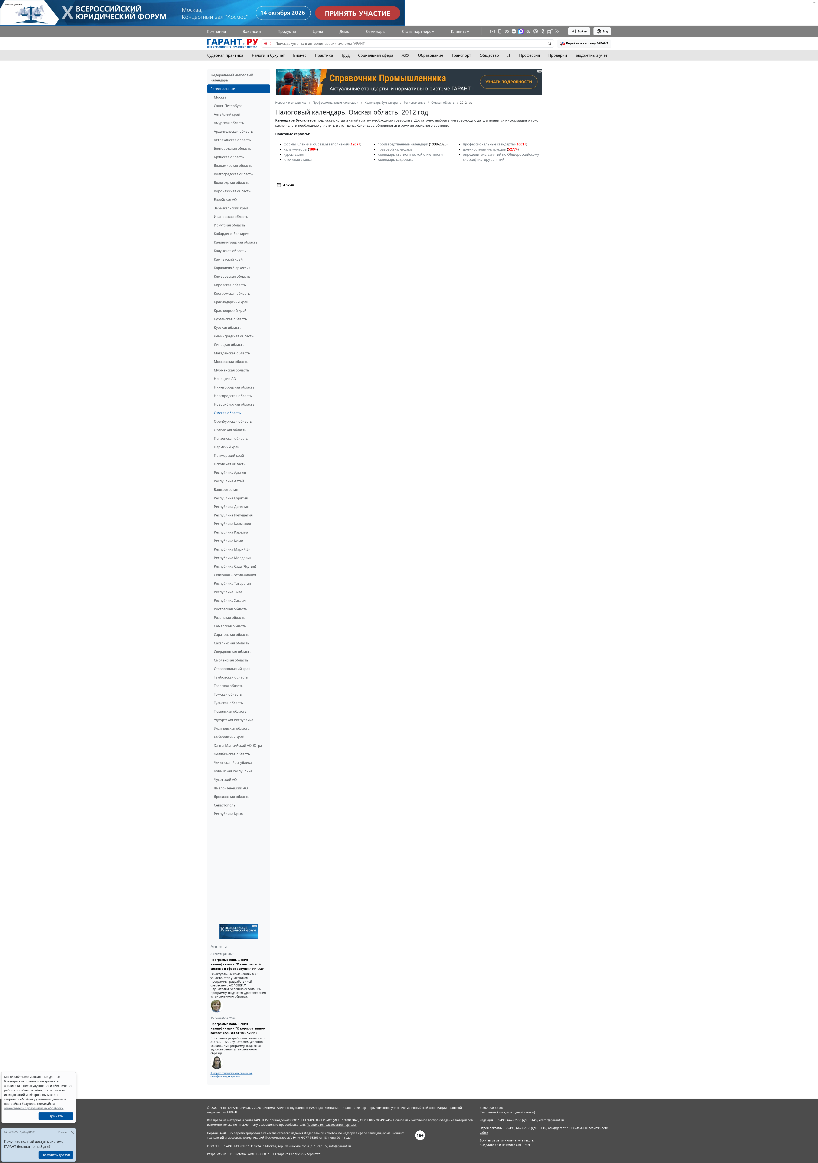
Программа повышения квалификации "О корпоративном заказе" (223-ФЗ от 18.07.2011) (237, 1028)
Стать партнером (418, 31)
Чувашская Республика (233, 771)
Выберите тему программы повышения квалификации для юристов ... (231, 1075)
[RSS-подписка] (557, 31)
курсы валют (294, 154)
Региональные (222, 88)
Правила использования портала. (332, 1124)
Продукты (287, 31)
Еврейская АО (225, 199)
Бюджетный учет (592, 55)
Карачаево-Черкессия (232, 267)
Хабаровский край (229, 737)
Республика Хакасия (230, 600)
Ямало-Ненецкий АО (231, 788)
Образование (430, 55)
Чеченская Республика (233, 762)
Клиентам (460, 31)
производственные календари (402, 144)
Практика (324, 55)
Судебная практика (225, 55)
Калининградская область (236, 242)
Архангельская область (233, 131)
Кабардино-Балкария (231, 233)
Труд (345, 55)
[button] (584, 43)
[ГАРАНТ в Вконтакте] (507, 31)
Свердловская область (233, 651)
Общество (489, 55)
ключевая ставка (298, 159)
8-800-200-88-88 (491, 1108)
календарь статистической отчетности (410, 154)
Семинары (376, 31)
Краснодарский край (231, 302)
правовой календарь (394, 149)
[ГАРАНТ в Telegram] (528, 31)
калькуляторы (295, 149)
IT (509, 55)
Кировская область (230, 285)
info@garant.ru (340, 1146)
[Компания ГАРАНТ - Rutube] (550, 31)
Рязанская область (229, 617)
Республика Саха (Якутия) (235, 566)
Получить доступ (56, 1155)
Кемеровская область (232, 276)
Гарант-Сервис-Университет (299, 1154)
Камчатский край (228, 259)
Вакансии (252, 31)
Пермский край (226, 447)
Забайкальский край (231, 208)
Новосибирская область (234, 404)
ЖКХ (405, 55)
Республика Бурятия (231, 498)
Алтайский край (227, 114)
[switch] (267, 43)
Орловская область (230, 430)
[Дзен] (514, 31)
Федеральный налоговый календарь (231, 78)
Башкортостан (226, 489)
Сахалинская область (231, 643)
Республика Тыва (228, 592)
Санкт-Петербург (228, 105)
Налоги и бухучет (268, 55)
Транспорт (461, 55)
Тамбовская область (231, 677)
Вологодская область (231, 182)
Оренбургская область (233, 421)
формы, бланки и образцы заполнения (316, 144)
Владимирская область (233, 165)
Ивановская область (231, 216)
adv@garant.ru (559, 1128)
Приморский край (229, 455)
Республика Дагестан (231, 506)
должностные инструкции (484, 149)
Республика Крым (228, 813)
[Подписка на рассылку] (492, 31)
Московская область (231, 361)
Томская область (228, 694)
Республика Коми (228, 540)
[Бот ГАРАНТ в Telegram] (535, 31)
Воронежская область (232, 191)
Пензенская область (231, 438)
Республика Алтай (229, 481)
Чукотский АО (225, 779)
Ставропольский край (232, 668)
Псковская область (230, 464)
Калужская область (230, 250)
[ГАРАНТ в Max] (521, 31)
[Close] (72, 1132)
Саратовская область (231, 634)
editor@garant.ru (551, 1120)
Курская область (228, 327)
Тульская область (228, 702)
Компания (216, 31)
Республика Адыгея (230, 472)
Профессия (529, 55)
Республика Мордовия (233, 557)
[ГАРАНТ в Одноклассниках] (542, 31)
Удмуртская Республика (233, 720)
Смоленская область (231, 660)
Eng (605, 31)
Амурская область (229, 122)
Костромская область (232, 293)
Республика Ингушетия (233, 515)
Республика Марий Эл (232, 549)
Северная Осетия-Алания (235, 575)
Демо (344, 31)
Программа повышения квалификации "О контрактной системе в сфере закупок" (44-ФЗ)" (237, 964)
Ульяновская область (232, 728)
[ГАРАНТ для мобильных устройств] (499, 31)
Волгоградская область (233, 174)
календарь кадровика (395, 159)
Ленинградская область (234, 336)
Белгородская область (232, 148)
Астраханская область (232, 140)
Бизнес (299, 55)
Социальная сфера (375, 55)
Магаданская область (232, 353)
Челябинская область (232, 754)
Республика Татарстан (232, 583)
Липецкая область (229, 344)
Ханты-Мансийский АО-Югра (238, 745)
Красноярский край (230, 310)
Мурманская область (231, 370)
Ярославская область (231, 796)
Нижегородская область (234, 387)
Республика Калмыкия (232, 523)
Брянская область (229, 157)
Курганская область (230, 319)
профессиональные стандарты (489, 144)
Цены (318, 31)
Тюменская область (230, 711)
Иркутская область (229, 225)
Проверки (557, 55)
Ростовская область (230, 609)
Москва (220, 97)
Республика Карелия (231, 532)
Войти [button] (582, 31)
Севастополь (225, 805)
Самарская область (230, 626)
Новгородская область (233, 395)
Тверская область (228, 685)
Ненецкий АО (225, 378)
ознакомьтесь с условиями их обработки (33, 1108)
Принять (56, 1116)
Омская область (227, 412)
